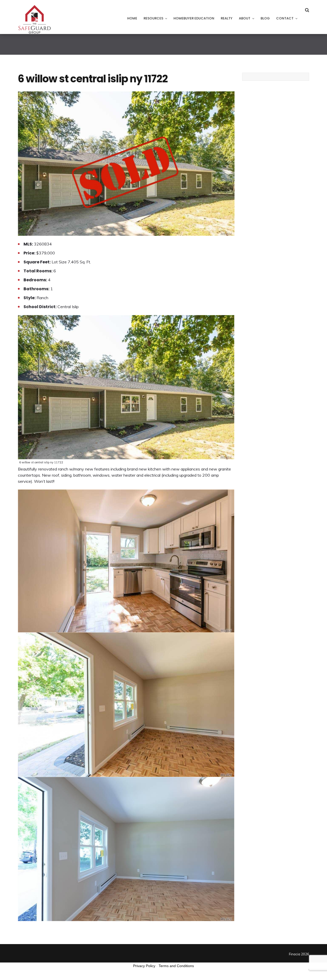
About (244, 18)
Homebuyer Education (193, 18)
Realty (226, 18)
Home (132, 18)
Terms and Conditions (176, 966)
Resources (153, 18)
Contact (285, 18)
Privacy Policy (144, 966)
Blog (265, 18)
